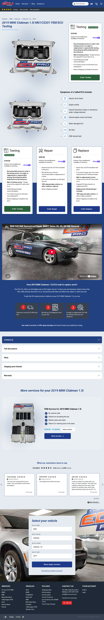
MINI (11, 19)
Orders (84, 590)
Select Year (36, 552)
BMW (3, 592)
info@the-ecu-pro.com (69, 594)
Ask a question (34, 9)
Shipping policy (46, 590)
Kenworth (29, 597)
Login (84, 592)
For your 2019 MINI (7, 590)
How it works (24, 9)
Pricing (15, 9)
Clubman (17, 19)
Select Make (36, 525)
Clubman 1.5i (26, 19)
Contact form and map (69, 598)
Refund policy (46, 592)
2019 (34, 19)
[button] (19, 484)
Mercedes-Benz (7, 597)
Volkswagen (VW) (7, 599)
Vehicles (4, 19)
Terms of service (47, 597)
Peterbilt (28, 604)
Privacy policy (46, 595)
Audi (3, 602)
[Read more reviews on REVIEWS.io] (93, 503)
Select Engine (36, 543)
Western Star (30, 609)
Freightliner (29, 595)
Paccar (4, 607)
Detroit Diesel (6, 604)
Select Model (36, 534)
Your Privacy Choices (48, 604)
